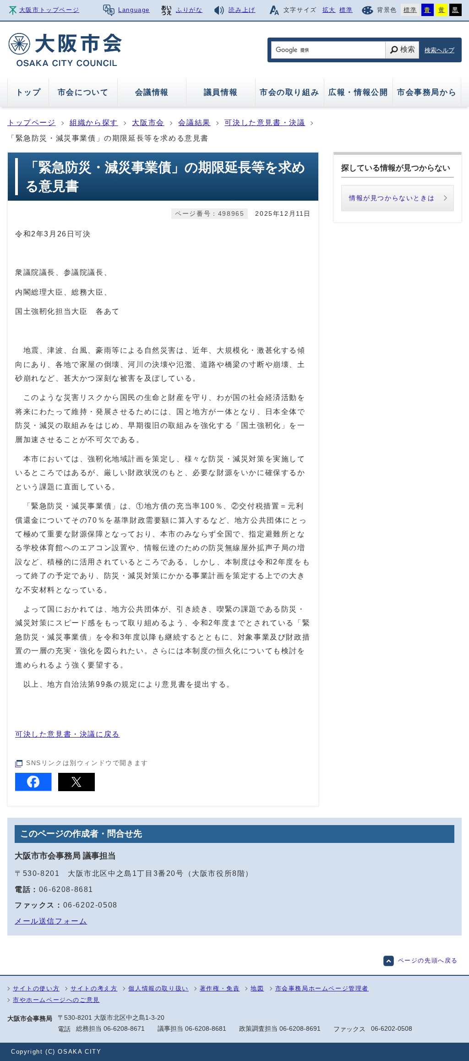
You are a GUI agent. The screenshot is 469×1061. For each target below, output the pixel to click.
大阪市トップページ (49, 9)
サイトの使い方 (36, 988)
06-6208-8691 (300, 1028)
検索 (407, 49)
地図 (257, 988)
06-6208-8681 (66, 889)
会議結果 (194, 122)
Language (134, 9)
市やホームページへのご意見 (56, 999)
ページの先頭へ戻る (428, 960)
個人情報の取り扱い (158, 988)
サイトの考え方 (94, 988)
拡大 (329, 9)
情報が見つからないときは (392, 198)
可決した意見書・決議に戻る (67, 734)
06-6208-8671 (124, 1028)
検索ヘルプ (439, 50)
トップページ (31, 122)
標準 (346, 9)
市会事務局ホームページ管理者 (322, 988)
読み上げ (242, 9)
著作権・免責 (220, 988)
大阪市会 (148, 122)
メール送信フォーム (51, 921)
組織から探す (94, 122)
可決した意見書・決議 (264, 122)
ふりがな (189, 9)
